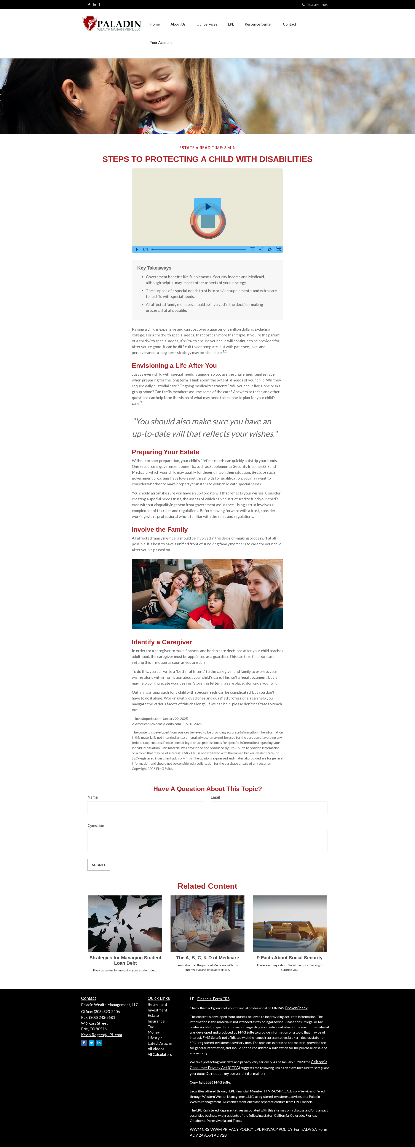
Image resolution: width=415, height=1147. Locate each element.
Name (93, 797)
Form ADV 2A (305, 1129)
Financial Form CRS (213, 998)
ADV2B (220, 1135)
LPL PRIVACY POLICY (273, 1129)
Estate (153, 1015)
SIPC (281, 1091)
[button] (178, 24)
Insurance (156, 1021)
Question (96, 825)
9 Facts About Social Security (289, 957)
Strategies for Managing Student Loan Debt (125, 960)
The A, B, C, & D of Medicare (207, 957)
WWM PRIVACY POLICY (231, 1129)
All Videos (156, 1048)
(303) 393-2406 (317, 4)
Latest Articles (160, 1043)
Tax (151, 1026)
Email (215, 797)
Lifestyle (155, 1037)
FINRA (270, 1091)
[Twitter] (89, 4)
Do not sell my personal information (235, 1073)
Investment (157, 1010)
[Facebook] (99, 4)
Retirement (157, 1004)
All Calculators (160, 1054)
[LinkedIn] (94, 4)
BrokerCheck (296, 1007)
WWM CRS (199, 1129)
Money (154, 1032)
